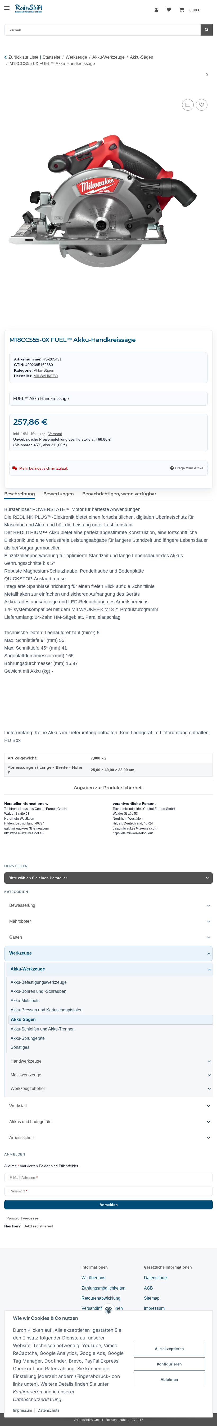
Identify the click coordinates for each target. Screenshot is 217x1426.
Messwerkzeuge (26, 1075)
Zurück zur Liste (23, 57)
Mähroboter (20, 921)
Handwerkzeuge (26, 1061)
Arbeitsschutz (22, 1137)
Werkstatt (18, 1105)
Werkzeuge (20, 953)
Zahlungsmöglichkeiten (103, 1288)
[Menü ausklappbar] (7, 6)
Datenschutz (49, 1410)
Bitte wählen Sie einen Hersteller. (38, 878)
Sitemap (152, 1298)
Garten (15, 937)
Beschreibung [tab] (19, 493)
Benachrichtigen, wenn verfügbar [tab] (119, 493)
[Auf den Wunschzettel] (201, 105)
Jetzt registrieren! (38, 1226)
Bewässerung (22, 905)
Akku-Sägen (44, 370)
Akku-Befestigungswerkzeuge (39, 982)
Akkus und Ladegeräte (30, 1121)
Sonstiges (20, 1047)
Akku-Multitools (25, 1000)
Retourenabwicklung (101, 1298)
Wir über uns (93, 1277)
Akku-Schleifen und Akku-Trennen (43, 1029)
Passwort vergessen (23, 1218)
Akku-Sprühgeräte (28, 1038)
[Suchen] (207, 30)
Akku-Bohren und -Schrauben (38, 991)
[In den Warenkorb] (8, 92)
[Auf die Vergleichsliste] (188, 105)
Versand (55, 434)
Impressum (22, 1410)
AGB (148, 1288)
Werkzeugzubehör (28, 1088)
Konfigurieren (169, 1364)
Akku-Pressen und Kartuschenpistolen (47, 1010)
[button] (156, 10)
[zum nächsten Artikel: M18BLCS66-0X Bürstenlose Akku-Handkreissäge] (207, 74)
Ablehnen (169, 1379)
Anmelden (109, 1204)
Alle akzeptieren (169, 1348)
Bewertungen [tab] (58, 493)
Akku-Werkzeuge (28, 969)
